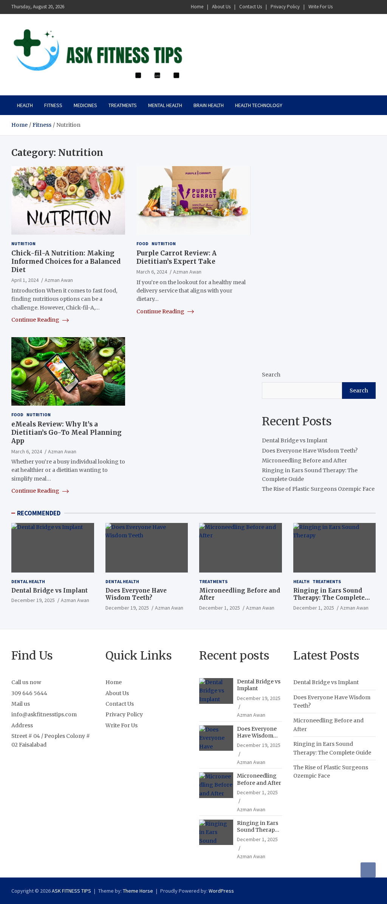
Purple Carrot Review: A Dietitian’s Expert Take (176, 257)
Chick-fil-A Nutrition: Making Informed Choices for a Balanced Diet (66, 261)
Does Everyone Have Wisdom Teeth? (310, 450)
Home (197, 6)
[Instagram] (351, 7)
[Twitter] (361, 7)
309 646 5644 (29, 693)
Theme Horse (138, 890)
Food (142, 243)
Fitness (53, 105)
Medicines (85, 105)
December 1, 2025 (219, 607)
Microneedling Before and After (304, 460)
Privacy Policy (285, 6)
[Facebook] (341, 7)
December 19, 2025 (33, 600)
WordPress (221, 890)
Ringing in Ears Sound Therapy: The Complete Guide (329, 598)
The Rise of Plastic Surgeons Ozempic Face (318, 488)
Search (271, 374)
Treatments (122, 105)
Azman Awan (59, 280)
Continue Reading (35, 319)
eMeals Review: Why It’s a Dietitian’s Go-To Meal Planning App (66, 432)
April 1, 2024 (25, 280)
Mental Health (165, 105)
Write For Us (320, 6)
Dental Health (28, 581)
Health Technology (258, 105)
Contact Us (250, 6)
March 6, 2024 (151, 271)
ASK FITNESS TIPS (71, 890)
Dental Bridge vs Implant (294, 440)
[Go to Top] (368, 870)
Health (25, 105)
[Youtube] (371, 7)
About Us (221, 6)
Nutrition (23, 243)
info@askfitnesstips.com (44, 714)
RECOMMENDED (38, 513)
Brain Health (209, 105)
